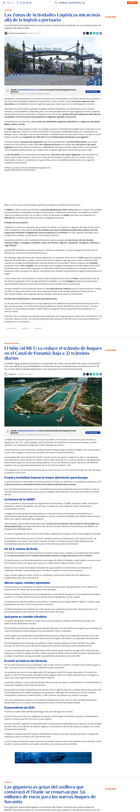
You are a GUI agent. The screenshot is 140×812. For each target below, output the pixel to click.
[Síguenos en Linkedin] (24, 3)
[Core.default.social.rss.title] (30, 3)
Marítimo (7, 782)
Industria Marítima (11, 343)
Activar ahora (92, 92)
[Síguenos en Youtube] (27, 3)
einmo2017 (38, 328)
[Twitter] (87, 33)
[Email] (100, 33)
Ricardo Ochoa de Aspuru (18, 33)
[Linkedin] (90, 33)
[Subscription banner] (53, 765)
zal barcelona (11, 328)
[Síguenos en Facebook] (17, 3)
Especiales (8, 10)
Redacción (12, 374)
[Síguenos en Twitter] (20, 3)
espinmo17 (25, 328)
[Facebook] (84, 33)
